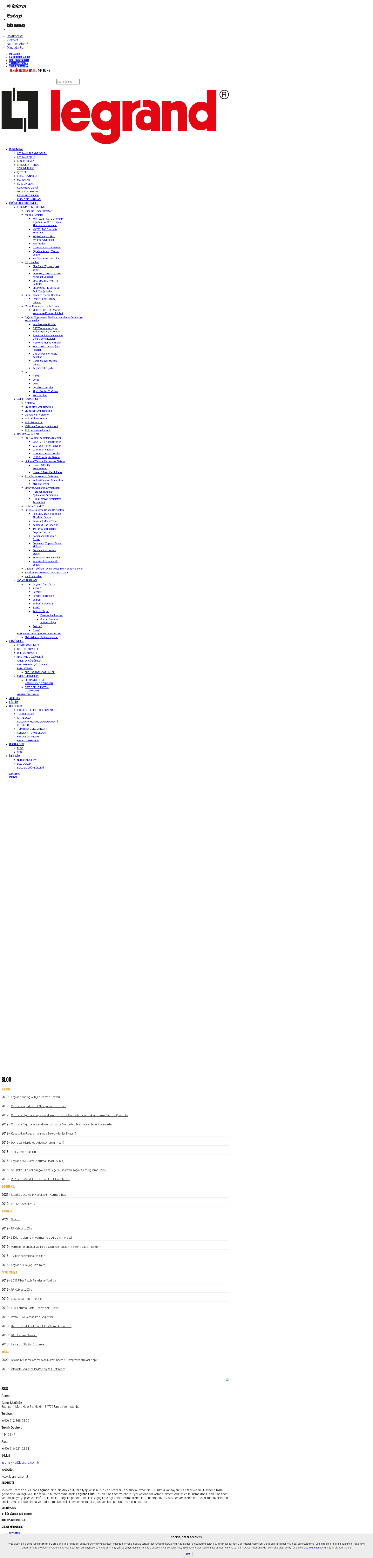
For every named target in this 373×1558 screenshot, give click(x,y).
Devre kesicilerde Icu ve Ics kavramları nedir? (37, 1142)
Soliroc (15, 1219)
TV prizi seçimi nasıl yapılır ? (28, 1256)
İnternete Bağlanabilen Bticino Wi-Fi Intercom (38, 1369)
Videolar (12, 40)
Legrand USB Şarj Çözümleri (28, 1265)
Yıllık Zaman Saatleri (23, 1152)
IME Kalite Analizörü (23, 1204)
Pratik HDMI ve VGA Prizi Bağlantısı (32, 1317)
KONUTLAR (7, 1211)
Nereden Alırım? (17, 44)
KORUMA (6, 1089)
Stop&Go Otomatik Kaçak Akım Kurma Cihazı (38, 1194)
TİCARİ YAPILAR (9, 1272)
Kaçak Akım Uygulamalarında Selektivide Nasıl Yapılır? (43, 1133)
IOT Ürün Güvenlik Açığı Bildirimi (17, 1514)
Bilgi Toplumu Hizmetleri (13, 1520)
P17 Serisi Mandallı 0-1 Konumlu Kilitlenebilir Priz (40, 1179)
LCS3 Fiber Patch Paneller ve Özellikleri (34, 1280)
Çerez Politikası (310, 1547)
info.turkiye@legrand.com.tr (20, 1462)
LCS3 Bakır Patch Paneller (26, 1299)
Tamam (187, 1554)
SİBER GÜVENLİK (9, 1508)
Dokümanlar (15, 36)
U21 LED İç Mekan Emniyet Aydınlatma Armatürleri (41, 1326)
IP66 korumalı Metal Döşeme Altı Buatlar (35, 1308)
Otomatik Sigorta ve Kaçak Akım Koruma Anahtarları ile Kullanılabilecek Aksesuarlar (61, 1124)
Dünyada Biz (15, 48)
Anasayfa (14, 774)
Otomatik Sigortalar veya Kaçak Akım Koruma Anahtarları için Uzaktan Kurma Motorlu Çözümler (69, 1115)
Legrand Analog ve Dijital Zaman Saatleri (35, 1097)
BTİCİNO (5, 1352)
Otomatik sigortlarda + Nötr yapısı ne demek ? (38, 1106)
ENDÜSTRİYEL (8, 1186)
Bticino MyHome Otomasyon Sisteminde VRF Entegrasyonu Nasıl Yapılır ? (55, 1360)
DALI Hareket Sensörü (24, 1335)
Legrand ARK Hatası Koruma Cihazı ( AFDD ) (37, 1161)
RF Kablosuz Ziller (22, 1228)
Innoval (13, 777)
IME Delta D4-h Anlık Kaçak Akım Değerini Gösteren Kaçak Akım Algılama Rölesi (58, 1170)
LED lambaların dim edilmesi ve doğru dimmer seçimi (43, 1237)
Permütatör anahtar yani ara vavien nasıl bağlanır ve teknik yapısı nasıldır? (55, 1246)
